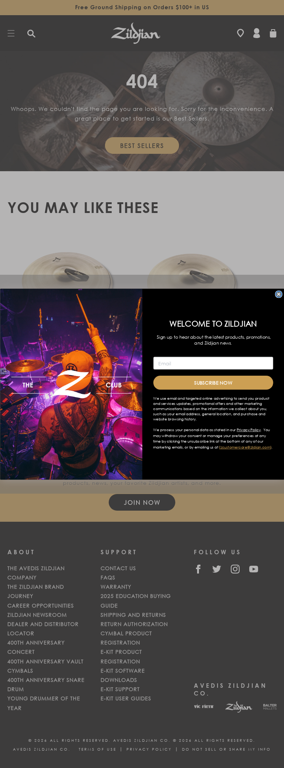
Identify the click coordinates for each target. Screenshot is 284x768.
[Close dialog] (278, 294)
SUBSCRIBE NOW (213, 382)
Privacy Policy (248, 429)
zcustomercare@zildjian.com (245, 447)
